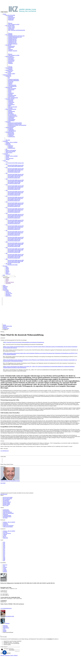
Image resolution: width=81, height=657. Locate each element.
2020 (7, 178)
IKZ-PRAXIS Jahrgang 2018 (14, 194)
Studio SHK (5, 537)
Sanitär (7, 278)
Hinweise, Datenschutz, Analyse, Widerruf (9, 655)
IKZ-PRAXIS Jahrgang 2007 (14, 257)
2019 (7, 184)
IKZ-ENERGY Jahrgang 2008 (14, 251)
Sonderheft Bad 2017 (12, 39)
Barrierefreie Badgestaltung (13, 80)
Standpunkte (10, 16)
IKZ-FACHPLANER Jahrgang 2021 (15, 175)
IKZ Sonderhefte (9, 34)
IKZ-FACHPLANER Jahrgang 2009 (15, 244)
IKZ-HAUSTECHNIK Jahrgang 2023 (16, 165)
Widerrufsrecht (6, 627)
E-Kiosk (7, 157)
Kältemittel (10, 112)
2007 (7, 253)
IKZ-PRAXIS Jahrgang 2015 (14, 212)
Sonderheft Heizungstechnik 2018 (15, 37)
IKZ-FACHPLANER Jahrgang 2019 (15, 186)
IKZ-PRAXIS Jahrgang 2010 (14, 240)
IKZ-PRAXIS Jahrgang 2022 (14, 172)
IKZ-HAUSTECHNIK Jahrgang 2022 (16, 168)
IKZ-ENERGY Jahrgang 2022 (14, 170)
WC (9, 78)
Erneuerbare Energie (10, 282)
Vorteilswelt (8, 273)
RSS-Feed (5, 564)
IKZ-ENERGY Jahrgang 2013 (14, 222)
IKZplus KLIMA (9, 67)
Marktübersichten (11, 148)
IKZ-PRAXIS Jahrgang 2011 (14, 235)
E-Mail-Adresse (4, 646)
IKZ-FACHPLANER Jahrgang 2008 (15, 249)
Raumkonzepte (11, 134)
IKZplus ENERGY (9, 56)
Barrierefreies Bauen (10, 132)
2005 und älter (8, 263)
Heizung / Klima (11, 26)
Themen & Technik (7, 74)
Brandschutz (8, 121)
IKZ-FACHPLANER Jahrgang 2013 (15, 221)
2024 (7, 161)
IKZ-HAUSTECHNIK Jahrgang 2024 (16, 162)
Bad (9, 77)
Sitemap (4, 631)
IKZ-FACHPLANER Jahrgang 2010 (15, 238)
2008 (7, 247)
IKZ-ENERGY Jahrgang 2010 (14, 239)
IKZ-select (5, 265)
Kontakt (7, 291)
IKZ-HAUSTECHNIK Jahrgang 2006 (16, 260)
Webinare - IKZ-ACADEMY (11, 142)
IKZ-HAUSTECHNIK (10, 15)
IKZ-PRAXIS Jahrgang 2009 (14, 246)
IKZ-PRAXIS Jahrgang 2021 (14, 177)
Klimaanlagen (11, 113)
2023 (7, 164)
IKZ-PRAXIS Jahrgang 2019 (14, 189)
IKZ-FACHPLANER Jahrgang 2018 (15, 192)
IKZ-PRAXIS (8, 45)
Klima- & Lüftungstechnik (11, 109)
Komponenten (11, 118)
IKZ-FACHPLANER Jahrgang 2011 (15, 232)
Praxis (9, 48)
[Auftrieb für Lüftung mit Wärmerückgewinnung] (40, 473)
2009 (7, 241)
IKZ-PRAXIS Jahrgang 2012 (14, 229)
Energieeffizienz (11, 59)
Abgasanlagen (11, 93)
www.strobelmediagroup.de (6, 608)
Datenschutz (5, 626)
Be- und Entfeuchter (12, 114)
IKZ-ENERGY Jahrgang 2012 (14, 228)
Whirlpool (10, 83)
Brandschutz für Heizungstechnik (14, 124)
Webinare (7, 271)
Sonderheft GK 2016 (12, 40)
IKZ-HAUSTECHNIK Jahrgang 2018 (16, 191)
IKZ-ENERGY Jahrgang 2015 (14, 211)
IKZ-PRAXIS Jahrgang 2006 (14, 262)
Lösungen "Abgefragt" (12, 50)
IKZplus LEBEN (11, 73)
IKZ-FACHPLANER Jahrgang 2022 (15, 169)
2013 (7, 219)
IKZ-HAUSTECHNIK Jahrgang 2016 (16, 203)
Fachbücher (8, 143)
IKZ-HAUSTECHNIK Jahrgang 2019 (16, 185)
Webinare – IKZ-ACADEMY (12, 156)
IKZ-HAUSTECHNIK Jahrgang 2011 (16, 231)
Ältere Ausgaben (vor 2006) (13, 55)
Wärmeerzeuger (11, 96)
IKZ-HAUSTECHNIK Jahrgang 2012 (16, 225)
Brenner (9, 90)
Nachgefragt (10, 145)
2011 (7, 230)
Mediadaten (5, 286)
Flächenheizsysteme (12, 95)
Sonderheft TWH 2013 (12, 43)
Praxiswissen (8, 144)
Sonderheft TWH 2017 (12, 38)
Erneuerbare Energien (10, 98)
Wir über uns (8, 292)
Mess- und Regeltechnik (13, 97)
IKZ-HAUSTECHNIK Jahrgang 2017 (16, 197)
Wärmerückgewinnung (12, 116)
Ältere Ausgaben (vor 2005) (13, 24)
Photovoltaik (10, 99)
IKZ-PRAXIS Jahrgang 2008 (14, 252)
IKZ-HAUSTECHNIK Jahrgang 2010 (16, 237)
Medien (4, 14)
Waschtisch (10, 82)
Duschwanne (10, 81)
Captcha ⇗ (17, 651)
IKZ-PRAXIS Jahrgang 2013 (14, 223)
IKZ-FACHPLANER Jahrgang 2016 (15, 204)
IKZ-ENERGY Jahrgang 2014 (14, 216)
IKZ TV (4, 536)
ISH (6, 149)
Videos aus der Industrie (10, 151)
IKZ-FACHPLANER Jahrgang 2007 (15, 255)
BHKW (9, 105)
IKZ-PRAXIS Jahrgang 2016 (14, 206)
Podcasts (7, 270)
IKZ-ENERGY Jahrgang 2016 (14, 205)
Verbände (7, 159)
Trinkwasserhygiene (12, 85)
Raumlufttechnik (11, 111)
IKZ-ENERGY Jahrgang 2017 (14, 199)
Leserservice (5, 153)
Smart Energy (11, 58)
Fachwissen (5, 141)
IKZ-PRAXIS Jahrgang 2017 (14, 200)
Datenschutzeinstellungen (8, 632)
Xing (4, 566)
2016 (7, 201)
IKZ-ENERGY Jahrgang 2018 (14, 193)
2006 (7, 259)
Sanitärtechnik (11, 18)
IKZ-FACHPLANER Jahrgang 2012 (15, 227)
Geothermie (10, 63)
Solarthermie (10, 101)
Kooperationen (9, 295)
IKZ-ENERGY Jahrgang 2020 (14, 182)
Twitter (4, 568)
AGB (4, 628)
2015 (7, 207)
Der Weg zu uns (9, 293)
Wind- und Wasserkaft (12, 106)
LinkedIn (5, 570)
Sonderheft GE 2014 (12, 42)
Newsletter (8, 154)
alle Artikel (8, 140)
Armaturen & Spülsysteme (13, 79)
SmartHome (10, 128)
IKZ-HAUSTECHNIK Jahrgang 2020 (16, 180)
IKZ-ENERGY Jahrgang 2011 (14, 233)
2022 (7, 167)
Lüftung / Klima (11, 27)
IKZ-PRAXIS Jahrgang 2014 (14, 217)
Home (4, 285)
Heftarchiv (10, 23)
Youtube (4, 569)
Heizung (7, 279)
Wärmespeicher (11, 89)
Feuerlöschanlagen (12, 126)
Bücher (7, 272)
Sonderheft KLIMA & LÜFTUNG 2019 (16, 35)
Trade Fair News (9, 152)
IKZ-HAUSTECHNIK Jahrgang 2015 (16, 208)
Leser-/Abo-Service (9, 158)
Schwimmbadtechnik (12, 86)
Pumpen (9, 91)
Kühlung (10, 110)
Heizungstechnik (11, 17)
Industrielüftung (11, 120)
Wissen (7, 267)
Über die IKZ (6, 290)
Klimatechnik (10, 19)
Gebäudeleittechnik (12, 130)
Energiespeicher (11, 104)
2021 (7, 173)
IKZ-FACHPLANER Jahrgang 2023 (15, 166)
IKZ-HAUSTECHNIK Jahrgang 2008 (16, 248)
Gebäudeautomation (10, 127)
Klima (7, 281)
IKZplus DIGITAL (9, 70)
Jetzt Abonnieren (4, 494)
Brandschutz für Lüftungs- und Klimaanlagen (17, 125)
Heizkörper (10, 94)
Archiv (4, 160)
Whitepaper (10, 146)
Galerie (4, 535)
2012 (7, 224)
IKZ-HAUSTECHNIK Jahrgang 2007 (16, 254)
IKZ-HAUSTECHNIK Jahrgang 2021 (16, 174)
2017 (7, 196)
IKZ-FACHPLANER (10, 25)
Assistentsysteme (11, 136)
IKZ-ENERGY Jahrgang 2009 (14, 245)
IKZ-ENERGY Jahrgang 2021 (14, 176)
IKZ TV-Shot (8, 72)
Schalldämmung (11, 117)
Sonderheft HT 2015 (12, 41)
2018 (7, 190)
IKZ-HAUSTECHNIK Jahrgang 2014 (16, 214)
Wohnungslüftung (11, 119)
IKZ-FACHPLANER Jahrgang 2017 (15, 198)
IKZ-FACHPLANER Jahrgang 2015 (15, 209)
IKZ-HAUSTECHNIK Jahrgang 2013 (16, 220)
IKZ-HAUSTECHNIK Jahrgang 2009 (16, 243)
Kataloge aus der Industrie (11, 150)
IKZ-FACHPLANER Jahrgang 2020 (15, 181)
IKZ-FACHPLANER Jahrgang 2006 (15, 261)
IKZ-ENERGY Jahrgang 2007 (14, 256)
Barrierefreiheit (11, 133)
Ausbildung (10, 49)
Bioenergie (10, 62)
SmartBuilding (11, 129)
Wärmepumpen (11, 57)
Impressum (5, 625)
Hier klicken (11, 649)
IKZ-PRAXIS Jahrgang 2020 (14, 183)
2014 (7, 213)
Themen (7, 268)
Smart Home (8, 283)
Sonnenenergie (11, 61)
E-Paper (7, 269)
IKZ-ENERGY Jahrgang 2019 (14, 188)
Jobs (4, 275)
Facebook (5, 567)
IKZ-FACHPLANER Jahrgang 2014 (15, 215)
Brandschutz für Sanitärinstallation (15, 122)
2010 (7, 236)
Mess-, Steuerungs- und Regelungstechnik (16, 30)
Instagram (5, 571)
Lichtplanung (10, 135)
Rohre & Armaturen (12, 88)
